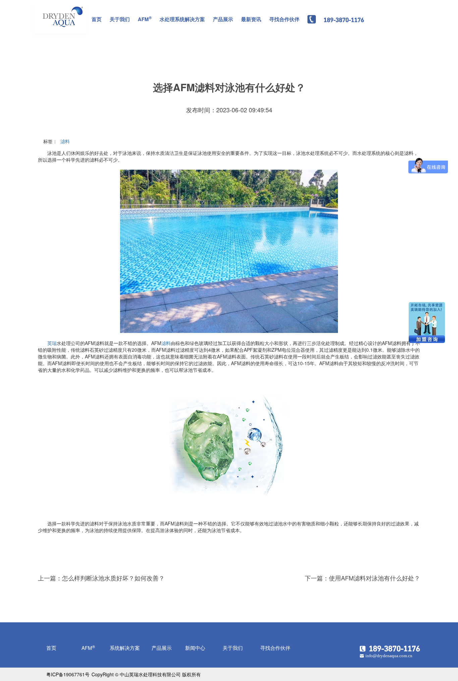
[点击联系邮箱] (390, 655)
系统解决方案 (125, 647)
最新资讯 (251, 19)
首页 (97, 19)
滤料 (65, 141)
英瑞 (52, 343)
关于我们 (120, 19)
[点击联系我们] (390, 647)
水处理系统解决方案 (182, 19)
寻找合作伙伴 (284, 19)
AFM (145, 19)
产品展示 (223, 19)
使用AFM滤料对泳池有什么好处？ (374, 577)
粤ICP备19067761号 (68, 674)
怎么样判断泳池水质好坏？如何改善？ (113, 577)
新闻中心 (195, 647)
